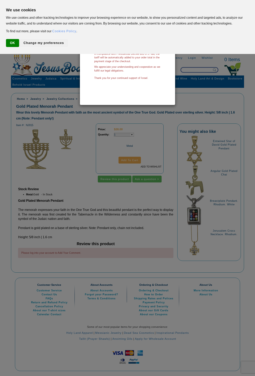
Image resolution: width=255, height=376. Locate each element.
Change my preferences (44, 43)
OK (12, 43)
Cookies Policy (64, 31)
